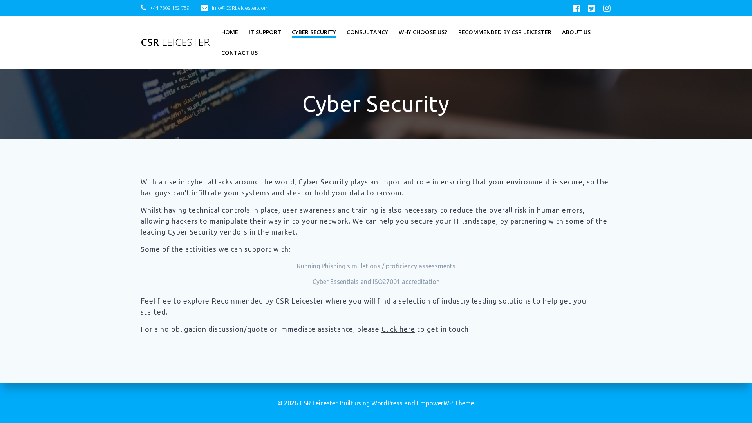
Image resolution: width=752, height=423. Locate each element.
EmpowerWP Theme (445, 403)
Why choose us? (423, 32)
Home (229, 32)
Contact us (239, 52)
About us (576, 32)
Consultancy (367, 32)
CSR (175, 42)
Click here (398, 329)
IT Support (265, 32)
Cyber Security (314, 32)
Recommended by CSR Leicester (504, 32)
